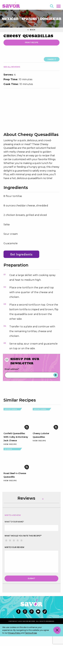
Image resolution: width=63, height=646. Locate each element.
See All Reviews (12, 67)
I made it (51, 59)
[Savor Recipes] (11, 4)
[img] (31, 110)
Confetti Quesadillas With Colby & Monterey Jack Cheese (16, 437)
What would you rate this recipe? (23, 536)
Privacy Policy (14, 633)
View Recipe (10, 444)
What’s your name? (14, 522)
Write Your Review (14, 547)
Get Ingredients (21, 254)
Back (32, 30)
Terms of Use (31, 633)
